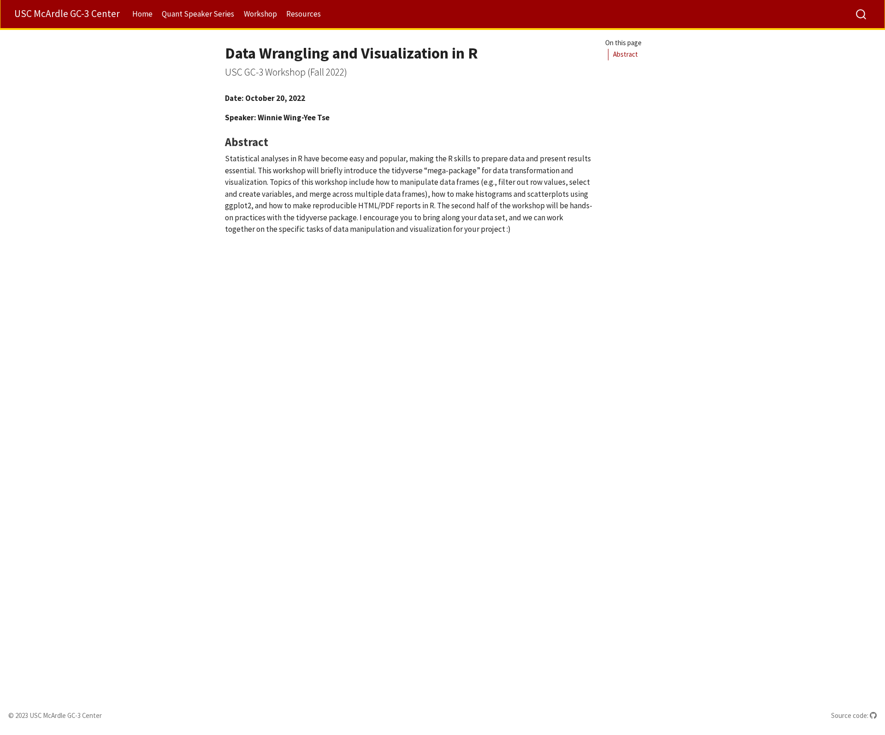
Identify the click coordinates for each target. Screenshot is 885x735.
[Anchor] (276, 141)
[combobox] (861, 14)
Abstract (625, 54)
